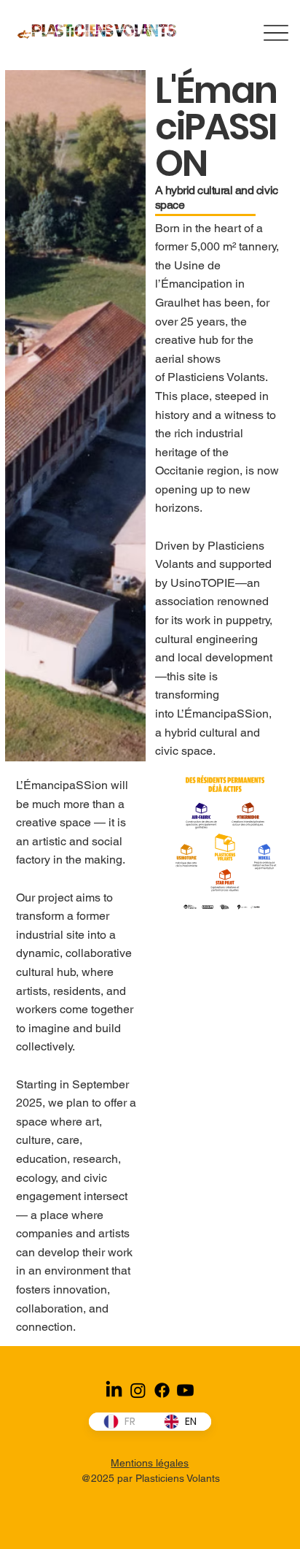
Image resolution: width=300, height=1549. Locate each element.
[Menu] (276, 32)
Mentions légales (150, 1463)
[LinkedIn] (114, 1390)
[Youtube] (185, 1390)
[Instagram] (138, 1390)
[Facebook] (162, 1390)
